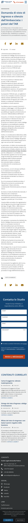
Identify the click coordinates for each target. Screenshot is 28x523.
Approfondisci (20, 520)
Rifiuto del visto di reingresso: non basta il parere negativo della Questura (13, 423)
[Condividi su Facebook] (5, 44)
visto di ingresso (10, 277)
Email (3, 323)
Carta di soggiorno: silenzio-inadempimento (11, 382)
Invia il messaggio (14, 356)
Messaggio (5, 330)
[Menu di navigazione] (26, 2)
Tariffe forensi (5, 505)
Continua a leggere (6, 398)
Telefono (5, 317)
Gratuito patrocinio (7, 508)
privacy (25, 343)
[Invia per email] (22, 44)
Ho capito (8, 520)
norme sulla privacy (11, 349)
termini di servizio (20, 349)
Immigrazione (5, 8)
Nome (3, 310)
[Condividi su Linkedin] (16, 44)
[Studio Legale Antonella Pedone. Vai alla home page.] (6, 2)
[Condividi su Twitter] (10, 44)
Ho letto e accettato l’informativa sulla (15, 343)
